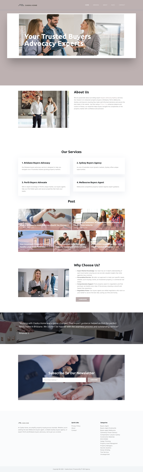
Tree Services (104, 452)
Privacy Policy (76, 426)
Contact (122, 5)
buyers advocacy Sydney (109, 98)
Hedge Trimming (105, 441)
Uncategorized (105, 454)
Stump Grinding (105, 450)
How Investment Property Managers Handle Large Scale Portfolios (35, 245)
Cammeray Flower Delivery (108, 432)
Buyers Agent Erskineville (108, 428)
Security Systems (105, 448)
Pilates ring (103, 104)
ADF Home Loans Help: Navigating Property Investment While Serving (70, 245)
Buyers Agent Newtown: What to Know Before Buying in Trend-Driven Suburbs (97, 223)
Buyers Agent (76, 220)
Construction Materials (107, 437)
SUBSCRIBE (94, 380)
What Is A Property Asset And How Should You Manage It (44, 225)
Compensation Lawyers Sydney (110, 435)
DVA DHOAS (58, 242)
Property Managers (24, 242)
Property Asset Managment (26, 223)
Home (87, 5)
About (105, 5)
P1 (81, 469)
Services (96, 5)
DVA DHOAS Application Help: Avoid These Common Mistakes (107, 245)
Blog (113, 5)
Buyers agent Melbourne (108, 430)
